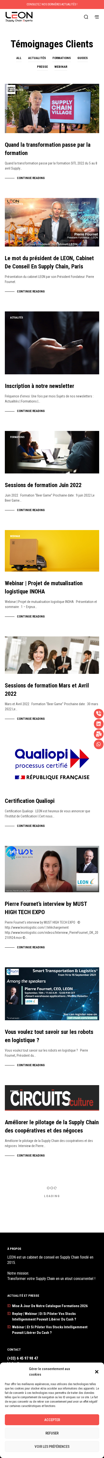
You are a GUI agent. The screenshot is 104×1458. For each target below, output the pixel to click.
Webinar (60, 67)
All (19, 58)
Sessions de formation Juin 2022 (43, 485)
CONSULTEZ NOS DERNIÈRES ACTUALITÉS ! (52, 4)
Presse (42, 67)
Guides (82, 58)
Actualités (37, 58)
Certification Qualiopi (30, 801)
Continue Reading (31, 178)
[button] (96, 1371)
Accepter (52, 1420)
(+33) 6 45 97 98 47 (22, 1358)
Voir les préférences (52, 1446)
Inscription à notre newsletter (39, 386)
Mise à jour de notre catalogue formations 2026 (50, 1306)
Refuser (52, 1433)
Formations (61, 58)
